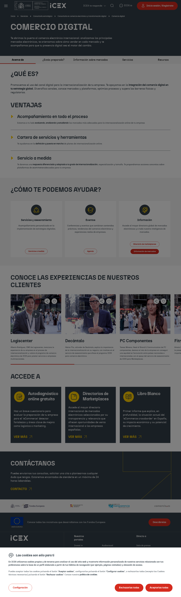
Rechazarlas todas (129, 588)
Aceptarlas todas (159, 588)
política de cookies (88, 575)
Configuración (20, 588)
